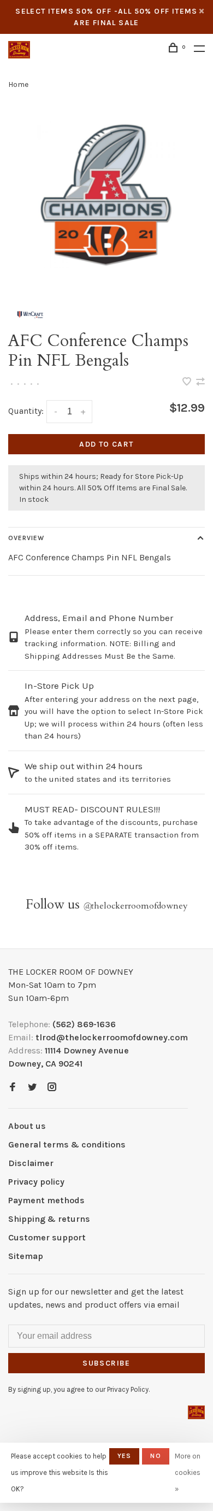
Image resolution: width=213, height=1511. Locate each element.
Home (18, 84)
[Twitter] (32, 1087)
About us (27, 1126)
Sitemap (25, 1256)
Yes (124, 1456)
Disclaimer (31, 1163)
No (155, 1456)
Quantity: (26, 411)
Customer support (47, 1237)
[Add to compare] (200, 382)
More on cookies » (187, 1472)
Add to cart (106, 444)
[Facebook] (12, 1087)
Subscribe (106, 1363)
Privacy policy (36, 1181)
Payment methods (46, 1200)
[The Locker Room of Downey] (196, 1412)
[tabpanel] (106, 197)
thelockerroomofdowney (135, 906)
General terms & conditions (67, 1144)
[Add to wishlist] (187, 382)
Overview (26, 538)
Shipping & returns (49, 1219)
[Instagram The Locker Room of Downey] (52, 1087)
